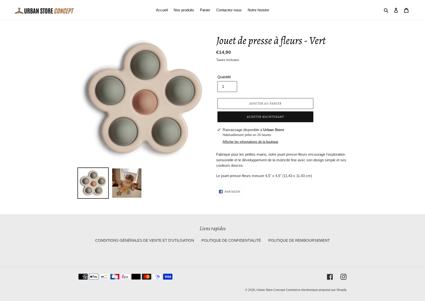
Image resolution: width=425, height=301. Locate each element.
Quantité (224, 77)
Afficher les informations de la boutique (250, 142)
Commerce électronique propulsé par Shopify (316, 290)
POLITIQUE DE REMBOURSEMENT (299, 240)
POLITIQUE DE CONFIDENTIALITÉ (231, 240)
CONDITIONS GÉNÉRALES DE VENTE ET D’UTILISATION (144, 240)
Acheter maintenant (265, 117)
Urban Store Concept (271, 290)
